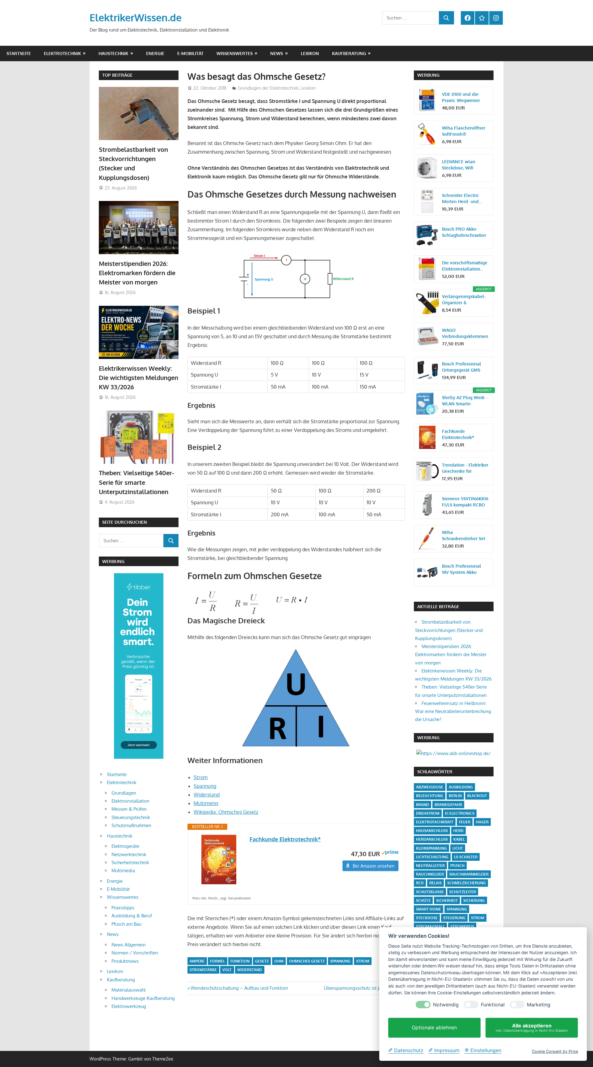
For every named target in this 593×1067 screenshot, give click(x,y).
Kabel (459, 839)
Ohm (279, 961)
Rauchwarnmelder (469, 874)
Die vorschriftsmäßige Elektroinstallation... (464, 265)
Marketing (538, 1005)
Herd (458, 830)
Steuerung (454, 917)
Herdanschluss (432, 839)
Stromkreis (462, 926)
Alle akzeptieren (532, 1027)
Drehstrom (427, 813)
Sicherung (474, 900)
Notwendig (446, 1005)
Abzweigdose (429, 787)
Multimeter (206, 803)
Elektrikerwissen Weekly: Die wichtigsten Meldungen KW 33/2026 (138, 377)
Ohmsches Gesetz (307, 961)
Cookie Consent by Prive (555, 1051)
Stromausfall (430, 926)
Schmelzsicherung (466, 883)
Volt (227, 969)
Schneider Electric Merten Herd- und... (462, 198)
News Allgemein (128, 945)
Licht (457, 848)
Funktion (240, 961)
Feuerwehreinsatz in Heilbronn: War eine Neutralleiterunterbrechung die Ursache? (453, 711)
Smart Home (428, 909)
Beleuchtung (429, 795)
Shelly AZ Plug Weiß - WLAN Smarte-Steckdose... (464, 401)
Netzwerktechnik (128, 854)
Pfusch (457, 865)
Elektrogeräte (125, 846)
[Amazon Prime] (389, 853)
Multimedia (123, 870)
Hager (482, 822)
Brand (422, 804)
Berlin (455, 795)
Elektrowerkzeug (128, 1006)
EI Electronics (459, 813)
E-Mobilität (190, 53)
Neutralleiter (430, 865)
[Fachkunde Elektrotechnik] (218, 859)
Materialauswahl (128, 990)
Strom (201, 777)
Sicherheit (447, 900)
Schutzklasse (430, 892)
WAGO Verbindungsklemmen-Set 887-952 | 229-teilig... (465, 333)
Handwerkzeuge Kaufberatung (143, 998)
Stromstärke (203, 969)
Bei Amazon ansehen (373, 866)
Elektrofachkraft (434, 822)
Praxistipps (122, 908)
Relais (435, 883)
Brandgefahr (448, 804)
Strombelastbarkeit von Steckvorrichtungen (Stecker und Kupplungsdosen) (449, 630)
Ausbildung (461, 787)
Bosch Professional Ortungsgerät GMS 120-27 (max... (461, 367)
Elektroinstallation (130, 801)
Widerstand (207, 795)
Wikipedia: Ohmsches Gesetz (226, 812)
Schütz (423, 900)
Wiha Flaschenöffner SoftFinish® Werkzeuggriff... (463, 131)
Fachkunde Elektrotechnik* (285, 839)
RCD (420, 883)
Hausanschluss (432, 830)
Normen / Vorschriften (134, 953)
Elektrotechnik (62, 53)
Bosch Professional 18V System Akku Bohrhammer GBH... (462, 569)
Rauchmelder (430, 874)
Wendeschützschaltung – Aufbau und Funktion (239, 988)
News (276, 53)
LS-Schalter (465, 857)
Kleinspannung (431, 848)
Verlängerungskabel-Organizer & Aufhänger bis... (464, 300)
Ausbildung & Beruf (131, 916)
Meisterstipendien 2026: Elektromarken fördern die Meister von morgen (137, 272)
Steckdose (427, 917)
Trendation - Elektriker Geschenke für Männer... (465, 468)
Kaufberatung (349, 53)
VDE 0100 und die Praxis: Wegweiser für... (461, 98)
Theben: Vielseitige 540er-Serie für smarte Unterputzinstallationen (136, 482)
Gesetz (262, 961)
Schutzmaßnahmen (131, 825)
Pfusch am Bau (126, 924)
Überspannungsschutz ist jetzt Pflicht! (363, 988)
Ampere (197, 961)
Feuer (464, 822)
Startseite (18, 53)
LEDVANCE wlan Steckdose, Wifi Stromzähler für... (459, 165)
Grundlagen (123, 793)
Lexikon (310, 53)
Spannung (205, 786)
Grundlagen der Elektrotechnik (268, 88)
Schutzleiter (462, 892)
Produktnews (125, 961)
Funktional (493, 1005)
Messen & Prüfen (129, 809)
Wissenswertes (235, 53)
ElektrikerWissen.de (136, 17)
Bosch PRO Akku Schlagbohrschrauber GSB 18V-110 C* (464, 232)
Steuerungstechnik (130, 817)
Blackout (477, 795)
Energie (155, 53)
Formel (217, 961)
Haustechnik (113, 53)
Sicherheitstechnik (130, 862)
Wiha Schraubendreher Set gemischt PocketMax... (465, 536)
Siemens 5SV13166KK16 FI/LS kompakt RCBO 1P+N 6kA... (465, 502)
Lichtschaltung (432, 857)
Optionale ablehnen (434, 1028)
